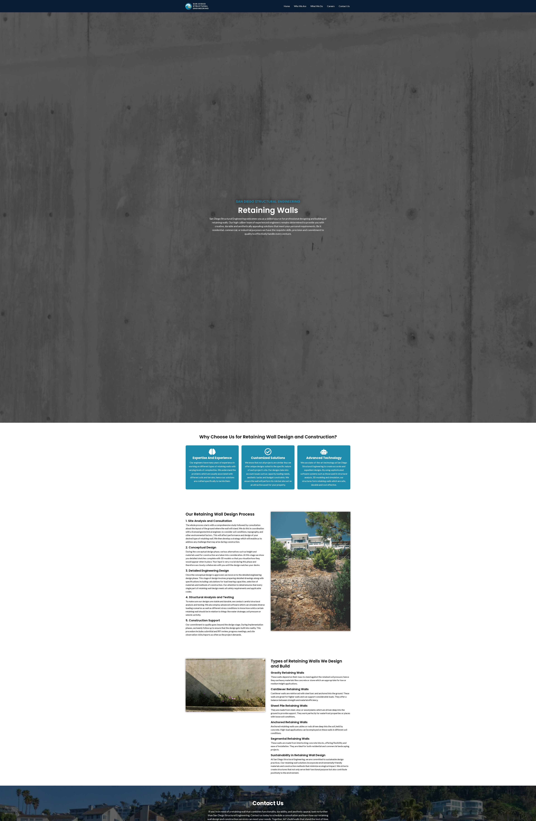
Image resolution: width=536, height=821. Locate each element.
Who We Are (300, 6)
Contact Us (344, 6)
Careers (331, 6)
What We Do (316, 6)
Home (287, 6)
